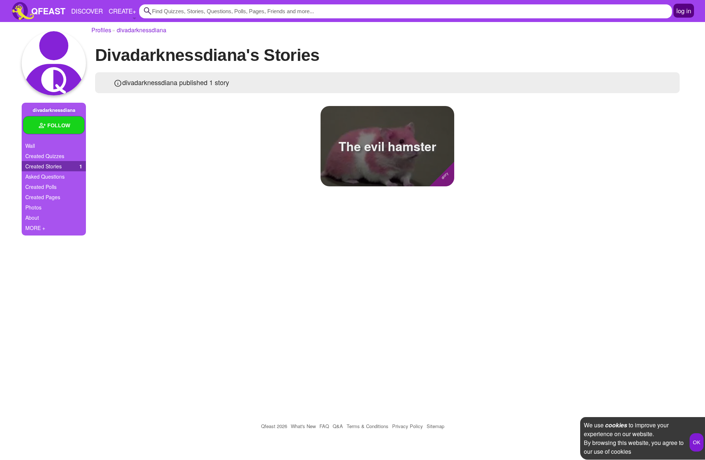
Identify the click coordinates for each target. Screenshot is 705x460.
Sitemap (435, 426)
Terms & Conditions (367, 426)
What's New (303, 426)
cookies (616, 425)
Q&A (338, 426)
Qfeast (274, 426)
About (32, 217)
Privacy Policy (407, 426)
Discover (87, 10)
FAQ (324, 426)
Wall (30, 145)
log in (683, 10)
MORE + (35, 227)
